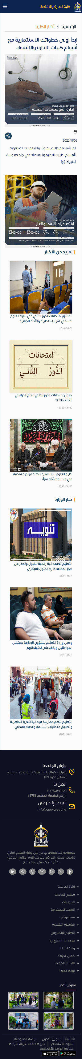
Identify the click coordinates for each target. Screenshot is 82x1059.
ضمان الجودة (66, 956)
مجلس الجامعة (65, 894)
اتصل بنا (70, 1039)
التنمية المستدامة (63, 909)
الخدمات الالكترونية (62, 941)
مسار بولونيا (67, 917)
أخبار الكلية (45, 26)
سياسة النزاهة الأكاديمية (56, 1048)
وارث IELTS (67, 948)
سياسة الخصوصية (25, 1039)
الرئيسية (69, 26)
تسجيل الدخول (51, 1039)
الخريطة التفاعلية (63, 924)
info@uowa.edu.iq (52, 809)
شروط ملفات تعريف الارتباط (27, 1044)
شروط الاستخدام (62, 1044)
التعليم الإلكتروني (63, 933)
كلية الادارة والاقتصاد (55, 6)
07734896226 (56, 791)
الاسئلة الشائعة (65, 963)
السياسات (68, 902)
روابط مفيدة (67, 971)
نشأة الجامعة (66, 886)
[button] (8, 210)
